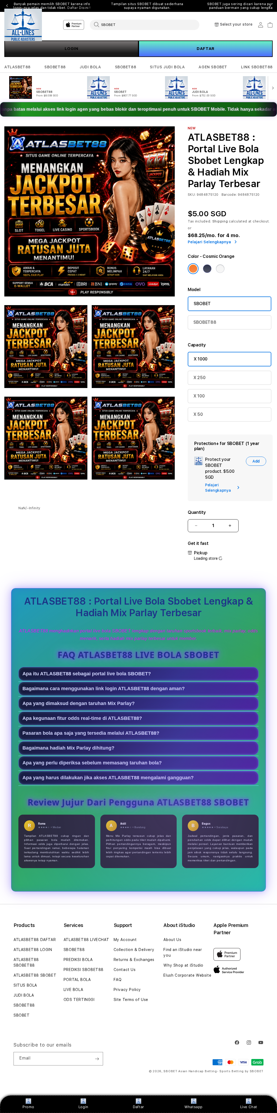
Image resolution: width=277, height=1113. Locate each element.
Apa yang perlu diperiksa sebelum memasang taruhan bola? (92, 762)
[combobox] (144, 24)
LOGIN (71, 48)
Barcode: (229, 195)
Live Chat (248, 1107)
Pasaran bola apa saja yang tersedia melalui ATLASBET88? (90, 733)
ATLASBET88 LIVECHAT (86, 939)
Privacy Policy (127, 989)
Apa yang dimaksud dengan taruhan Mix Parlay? (78, 703)
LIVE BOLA (73, 989)
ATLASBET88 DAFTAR (35, 939)
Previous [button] (7, 6)
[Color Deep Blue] (207, 268)
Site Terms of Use (131, 999)
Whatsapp (193, 1107)
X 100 (199, 396)
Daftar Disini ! (79, 8)
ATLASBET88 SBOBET (35, 975)
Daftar (138, 1107)
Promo (28, 1107)
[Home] (23, 25)
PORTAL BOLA (77, 979)
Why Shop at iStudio (183, 965)
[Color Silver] (220, 268)
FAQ (118, 979)
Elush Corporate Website (187, 975)
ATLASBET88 (17, 67)
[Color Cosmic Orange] (193, 268)
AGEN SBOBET (213, 67)
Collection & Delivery (134, 949)
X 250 (199, 377)
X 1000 (200, 359)
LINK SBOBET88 (257, 67)
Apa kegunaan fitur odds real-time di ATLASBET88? (82, 718)
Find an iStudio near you (182, 952)
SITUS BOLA (25, 985)
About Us (172, 939)
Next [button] (270, 6)
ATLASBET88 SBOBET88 (26, 962)
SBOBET (202, 303)
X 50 (198, 414)
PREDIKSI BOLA (78, 959)
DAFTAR (206, 48)
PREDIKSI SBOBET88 (84, 969)
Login (83, 1107)
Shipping (220, 221)
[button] (17, 67)
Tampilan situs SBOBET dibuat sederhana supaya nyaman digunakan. (147, 6)
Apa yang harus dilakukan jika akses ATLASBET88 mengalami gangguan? (108, 777)
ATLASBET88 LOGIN (33, 949)
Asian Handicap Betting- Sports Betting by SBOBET (220, 1071)
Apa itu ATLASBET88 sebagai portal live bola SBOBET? (86, 673)
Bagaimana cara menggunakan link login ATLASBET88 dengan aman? (103, 688)
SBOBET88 (55, 67)
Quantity (197, 512)
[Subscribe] (97, 1058)
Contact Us (125, 969)
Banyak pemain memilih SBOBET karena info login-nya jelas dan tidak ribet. (52, 6)
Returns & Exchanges (134, 959)
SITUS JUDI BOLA (167, 67)
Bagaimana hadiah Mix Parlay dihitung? (68, 748)
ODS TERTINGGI (79, 999)
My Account (125, 939)
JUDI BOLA (90, 67)
